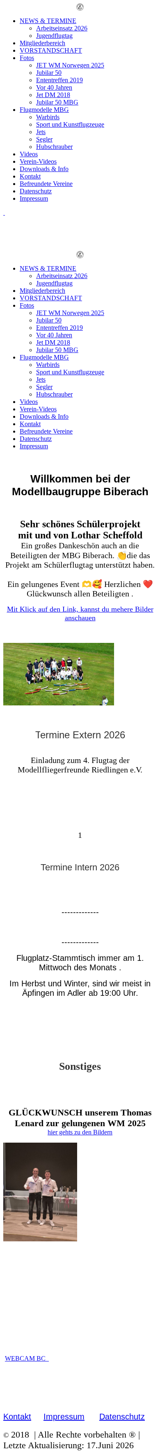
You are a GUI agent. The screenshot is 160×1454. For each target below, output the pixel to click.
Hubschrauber (54, 146)
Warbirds (47, 117)
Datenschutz (36, 191)
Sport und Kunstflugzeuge (70, 124)
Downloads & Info (44, 168)
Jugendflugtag (54, 35)
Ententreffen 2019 (59, 80)
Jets (41, 131)
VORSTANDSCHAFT (51, 50)
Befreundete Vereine (46, 183)
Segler (44, 139)
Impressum (34, 198)
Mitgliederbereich (42, 42)
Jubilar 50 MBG (57, 102)
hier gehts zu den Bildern (80, 1132)
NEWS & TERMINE (48, 20)
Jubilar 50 (49, 72)
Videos (29, 154)
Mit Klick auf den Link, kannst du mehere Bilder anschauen (80, 613)
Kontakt (30, 176)
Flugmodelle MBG (44, 109)
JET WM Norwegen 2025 (70, 65)
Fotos (27, 57)
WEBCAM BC (27, 1358)
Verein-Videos (38, 161)
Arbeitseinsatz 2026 (61, 28)
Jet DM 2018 (53, 94)
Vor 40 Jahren (54, 87)
